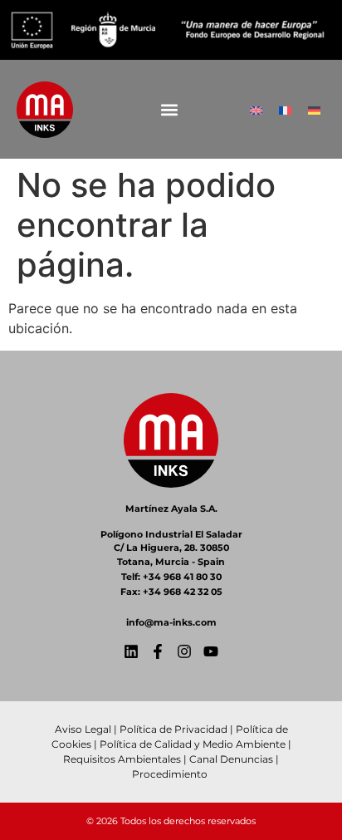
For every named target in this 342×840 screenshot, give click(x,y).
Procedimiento (171, 774)
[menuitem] (256, 109)
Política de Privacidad (173, 729)
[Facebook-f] (157, 651)
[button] (169, 109)
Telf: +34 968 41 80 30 (171, 576)
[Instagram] (184, 651)
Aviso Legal (83, 729)
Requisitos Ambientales (122, 759)
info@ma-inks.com (171, 622)
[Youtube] (210, 651)
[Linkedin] (131, 651)
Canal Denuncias (231, 759)
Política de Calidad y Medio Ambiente (193, 744)
